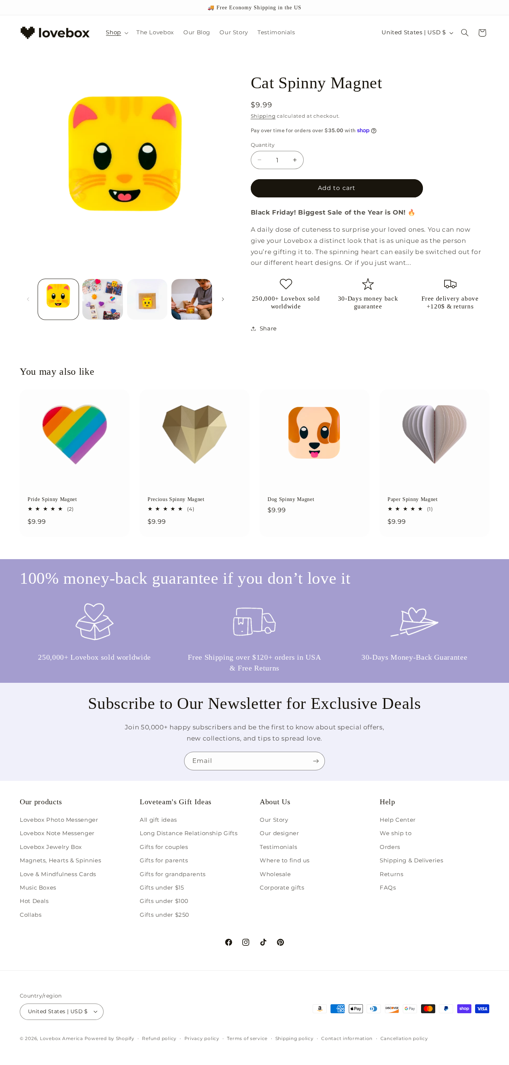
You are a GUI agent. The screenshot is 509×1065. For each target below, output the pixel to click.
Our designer (279, 833)
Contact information (347, 1038)
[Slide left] (28, 299)
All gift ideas (158, 820)
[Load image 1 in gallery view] (58, 299)
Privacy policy (201, 1038)
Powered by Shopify (110, 1038)
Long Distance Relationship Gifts (188, 833)
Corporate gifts (282, 887)
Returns (391, 874)
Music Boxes (38, 887)
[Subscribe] (316, 761)
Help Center (398, 820)
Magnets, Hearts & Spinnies (60, 860)
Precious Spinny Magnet (176, 500)
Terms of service (247, 1038)
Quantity (263, 145)
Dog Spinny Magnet (291, 500)
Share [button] (268, 328)
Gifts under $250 (164, 915)
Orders (390, 847)
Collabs (30, 915)
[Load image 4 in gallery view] (191, 299)
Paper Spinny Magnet (413, 500)
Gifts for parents (164, 860)
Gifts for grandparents (173, 874)
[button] (116, 33)
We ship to (395, 833)
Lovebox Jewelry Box (51, 847)
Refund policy (159, 1038)
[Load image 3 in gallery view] (147, 299)
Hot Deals (34, 901)
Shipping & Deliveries (411, 860)
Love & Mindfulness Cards (58, 874)
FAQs (388, 887)
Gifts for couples (164, 847)
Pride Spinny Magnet (52, 500)
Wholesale (275, 874)
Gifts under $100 (164, 901)
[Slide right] (223, 299)
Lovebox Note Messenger (57, 833)
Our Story (274, 820)
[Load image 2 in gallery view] (102, 299)
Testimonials (278, 847)
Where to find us (285, 860)
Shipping (263, 115)
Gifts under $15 (162, 887)
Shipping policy (294, 1038)
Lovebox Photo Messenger (59, 820)
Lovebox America (61, 1038)
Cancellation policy (404, 1038)
